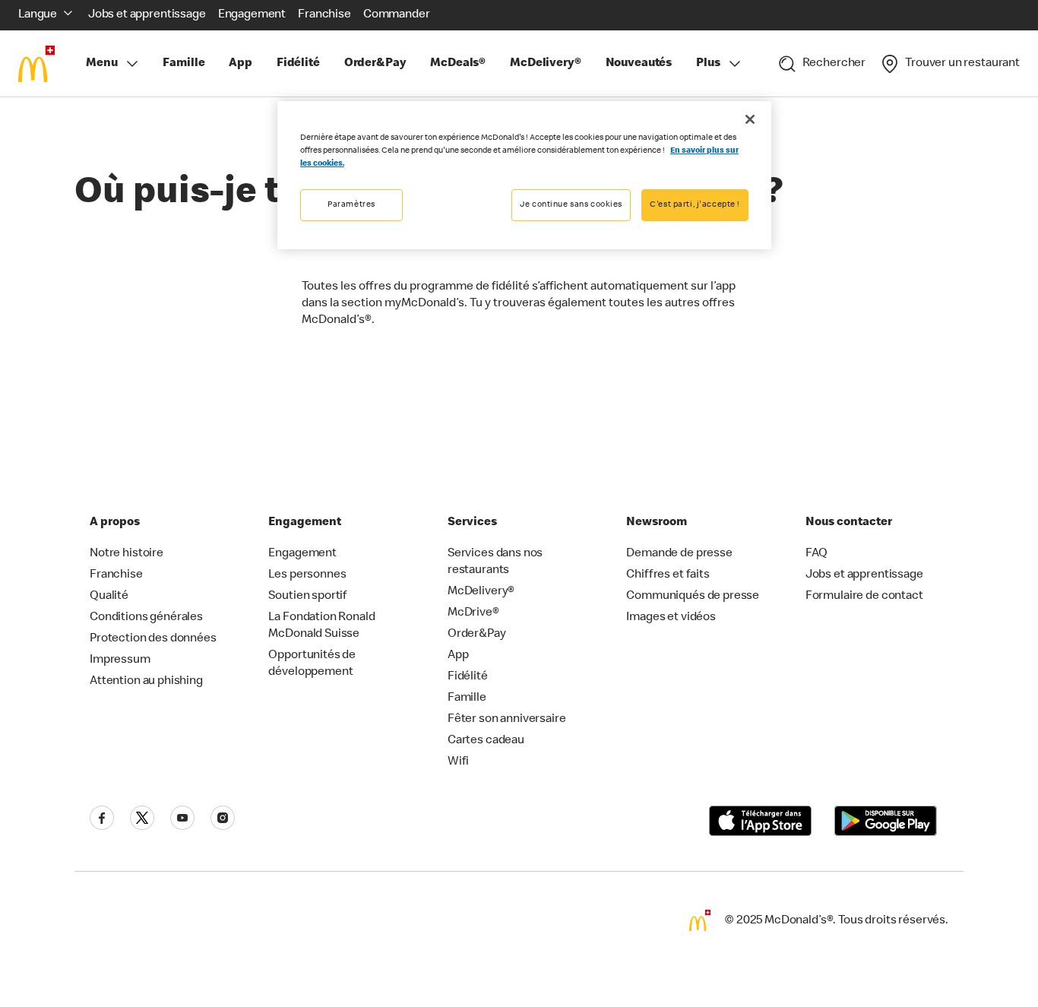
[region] (524, 175)
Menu (101, 64)
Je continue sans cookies (571, 205)
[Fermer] (750, 119)
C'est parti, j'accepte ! (695, 205)
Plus (708, 64)
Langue (37, 15)
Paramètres (351, 205)
